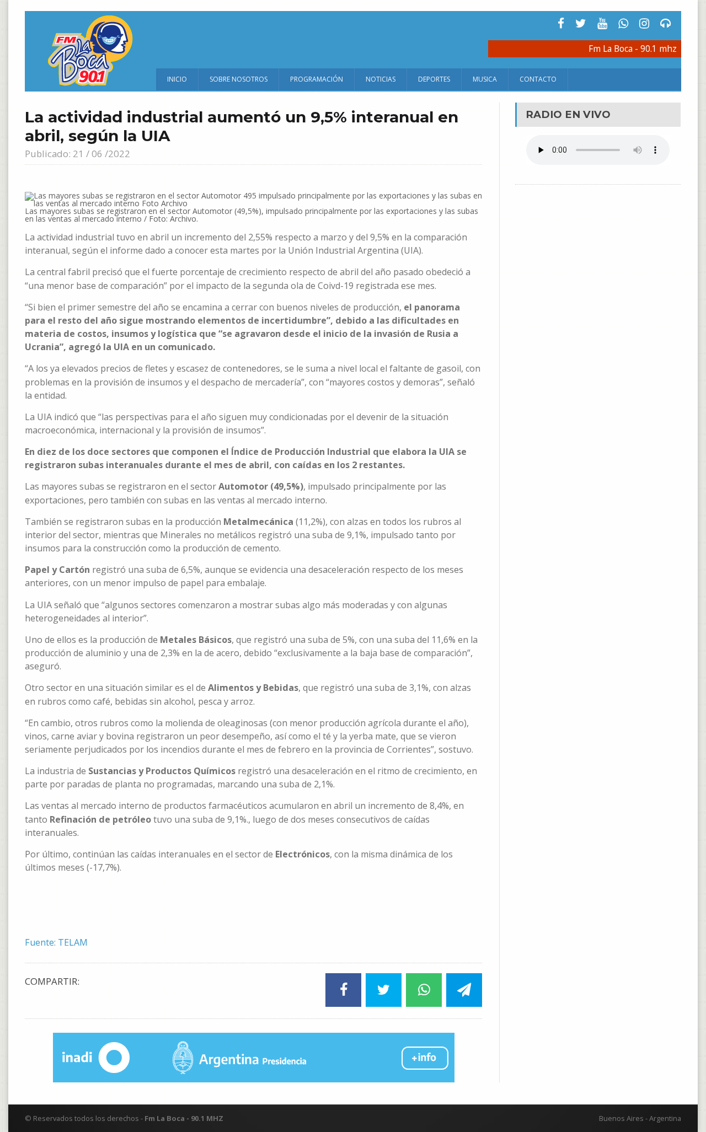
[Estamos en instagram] (644, 23)
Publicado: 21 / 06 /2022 (77, 153)
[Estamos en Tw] (581, 23)
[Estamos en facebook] (561, 23)
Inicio (177, 79)
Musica (485, 79)
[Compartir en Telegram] (464, 990)
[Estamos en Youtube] (602, 23)
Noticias (380, 79)
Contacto (538, 79)
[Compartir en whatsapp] (424, 990)
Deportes (434, 79)
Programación (316, 79)
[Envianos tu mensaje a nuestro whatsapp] (623, 23)
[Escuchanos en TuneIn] (666, 23)
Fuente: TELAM (56, 942)
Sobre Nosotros (239, 79)
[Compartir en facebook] (343, 990)
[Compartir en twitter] (384, 990)
